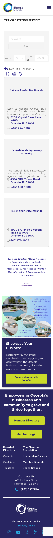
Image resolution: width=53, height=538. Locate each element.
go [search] (27, 46)
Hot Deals (36, 262)
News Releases (37, 259)
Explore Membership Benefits (26, 379)
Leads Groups (31, 468)
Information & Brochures (26, 272)
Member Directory (26, 420)
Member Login (27, 434)
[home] (13, 7)
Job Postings (29, 269)
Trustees (8, 468)
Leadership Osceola (35, 456)
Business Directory (17, 259)
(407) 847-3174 (30, 489)
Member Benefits (33, 462)
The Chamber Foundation (31, 449)
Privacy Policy (26, 525)
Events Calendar (20, 262)
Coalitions (9, 462)
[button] (48, 7)
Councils (8, 456)
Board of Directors (9, 449)
